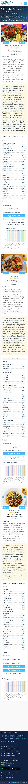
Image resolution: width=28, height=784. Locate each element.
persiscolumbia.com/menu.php (12, 212)
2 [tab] (12, 269)
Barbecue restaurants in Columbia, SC (12, 744)
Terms (8, 779)
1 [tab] (11, 269)
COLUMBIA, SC (11, 7)
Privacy (3, 779)
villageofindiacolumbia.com (12, 663)
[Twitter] (4, 778)
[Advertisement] (14, 717)
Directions (19, 51)
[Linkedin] (12, 778)
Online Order (7, 205)
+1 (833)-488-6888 (10, 775)
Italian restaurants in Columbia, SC (11, 751)
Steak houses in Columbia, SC (10, 758)
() (17, 47)
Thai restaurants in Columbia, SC (10, 760)
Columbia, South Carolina (16, 738)
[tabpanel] (14, 33)
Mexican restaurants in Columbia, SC (11, 753)
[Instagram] (7, 778)
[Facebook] (1, 778)
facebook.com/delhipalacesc (13, 450)
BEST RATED (3, 7)
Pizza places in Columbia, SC (9, 755)
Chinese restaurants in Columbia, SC (11, 748)
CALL (6, 42)
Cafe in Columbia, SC (8, 746)
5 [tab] (16, 269)
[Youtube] (10, 778)
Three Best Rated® (13, 782)
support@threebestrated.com (12, 772)
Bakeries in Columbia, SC (9, 741)
